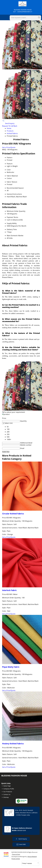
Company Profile (8, 789)
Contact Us (6, 794)
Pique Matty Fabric (10, 667)
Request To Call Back (9, 126)
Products (10, 131)
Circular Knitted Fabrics (13, 513)
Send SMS (22, 844)
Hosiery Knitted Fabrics (13, 743)
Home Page (7, 786)
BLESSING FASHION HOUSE (22, 11)
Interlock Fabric (9, 590)
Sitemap (6, 797)
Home (9, 128)
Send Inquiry (9, 123)
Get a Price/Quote (8, 147)
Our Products (7, 792)
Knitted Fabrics (12, 133)
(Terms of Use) (16, 854)
